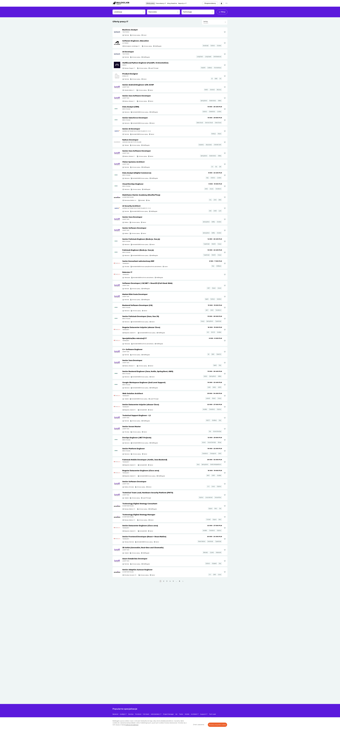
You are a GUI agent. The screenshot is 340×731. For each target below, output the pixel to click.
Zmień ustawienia (198, 724)
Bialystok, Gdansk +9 (129, 476)
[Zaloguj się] (221, 3)
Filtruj (223, 12)
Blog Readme (172, 3)
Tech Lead (212, 714)
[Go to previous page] (157, 581)
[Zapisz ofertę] (225, 32)
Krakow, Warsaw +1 (129, 101)
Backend (115, 714)
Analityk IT (123, 714)
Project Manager (168, 714)
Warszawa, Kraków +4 (130, 200)
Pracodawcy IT (161, 3)
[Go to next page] (183, 581)
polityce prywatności (131, 725)
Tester (181, 714)
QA (176, 714)
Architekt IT (195, 714)
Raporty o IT (182, 3)
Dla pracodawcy (210, 3)
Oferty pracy (150, 3)
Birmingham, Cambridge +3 (131, 46)
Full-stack (146, 714)
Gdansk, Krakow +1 (129, 90)
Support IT (203, 714)
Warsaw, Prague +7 (129, 68)
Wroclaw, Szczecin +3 (130, 575)
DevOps (131, 714)
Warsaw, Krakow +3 (129, 509)
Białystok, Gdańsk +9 (129, 332)
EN (226, 3)
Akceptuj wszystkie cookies (217, 725)
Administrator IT (156, 714)
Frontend (138, 714)
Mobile (187, 714)
